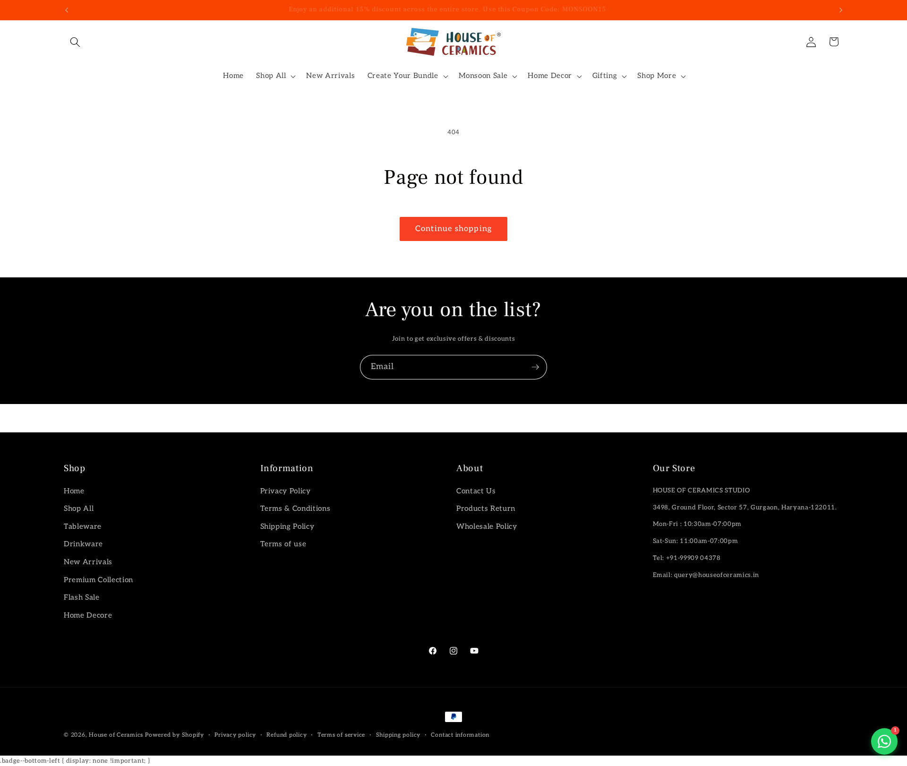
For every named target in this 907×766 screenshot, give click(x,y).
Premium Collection (98, 580)
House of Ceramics (116, 735)
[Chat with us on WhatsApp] (884, 741)
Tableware (83, 526)
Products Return (485, 508)
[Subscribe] (535, 367)
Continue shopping (453, 228)
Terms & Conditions (295, 508)
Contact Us (476, 491)
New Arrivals (88, 562)
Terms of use (283, 544)
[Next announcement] (840, 10)
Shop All (79, 508)
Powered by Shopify (174, 735)
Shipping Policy (287, 526)
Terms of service (341, 735)
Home (74, 491)
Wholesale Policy (486, 526)
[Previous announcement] (66, 10)
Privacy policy (235, 735)
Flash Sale (82, 597)
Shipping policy (398, 735)
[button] (75, 41)
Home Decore (88, 615)
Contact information (460, 735)
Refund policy (286, 735)
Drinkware (83, 544)
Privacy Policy (285, 491)
